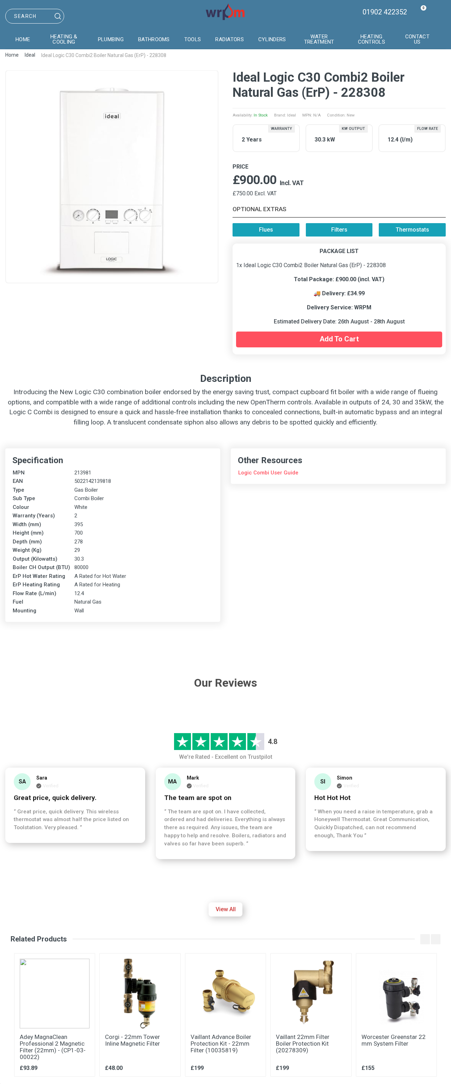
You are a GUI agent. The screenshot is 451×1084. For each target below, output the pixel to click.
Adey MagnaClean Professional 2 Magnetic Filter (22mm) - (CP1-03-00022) (53, 1046)
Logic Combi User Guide (268, 472)
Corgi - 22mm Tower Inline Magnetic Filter (132, 1040)
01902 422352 (385, 12)
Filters (339, 229)
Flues (266, 229)
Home (12, 55)
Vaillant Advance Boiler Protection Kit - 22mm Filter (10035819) (221, 1043)
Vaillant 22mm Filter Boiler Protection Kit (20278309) (302, 1043)
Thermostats (412, 229)
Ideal (30, 55)
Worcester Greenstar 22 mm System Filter (394, 1040)
